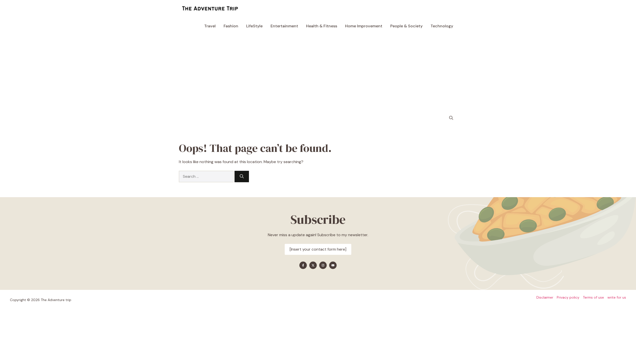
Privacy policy (568, 297)
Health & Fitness (321, 26)
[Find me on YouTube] (333, 265)
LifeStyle (254, 26)
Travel (210, 26)
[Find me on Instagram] (323, 265)
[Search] (242, 176)
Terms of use (593, 297)
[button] (451, 118)
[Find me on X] (313, 265)
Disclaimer (544, 297)
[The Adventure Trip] (210, 8)
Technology (442, 26)
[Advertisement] (318, 72)
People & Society (406, 26)
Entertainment (284, 26)
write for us (616, 297)
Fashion (231, 26)
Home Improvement (363, 26)
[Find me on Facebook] (303, 265)
